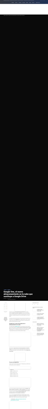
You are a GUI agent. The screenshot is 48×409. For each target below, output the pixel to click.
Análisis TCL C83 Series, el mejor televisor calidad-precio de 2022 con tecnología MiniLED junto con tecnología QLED (40, 329)
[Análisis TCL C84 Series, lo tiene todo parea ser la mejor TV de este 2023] (34, 324)
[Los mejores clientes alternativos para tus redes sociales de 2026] (34, 310)
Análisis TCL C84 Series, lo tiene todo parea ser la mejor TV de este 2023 (40, 324)
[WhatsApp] (4, 306)
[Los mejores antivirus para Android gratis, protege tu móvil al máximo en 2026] (5, 315)
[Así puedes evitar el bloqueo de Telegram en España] (34, 314)
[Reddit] (5, 299)
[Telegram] (43, 0)
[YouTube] (42, 0)
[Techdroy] (6, 2)
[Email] (6, 308)
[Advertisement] (24, 9)
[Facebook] (40, 0)
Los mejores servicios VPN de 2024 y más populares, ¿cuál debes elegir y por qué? (40, 318)
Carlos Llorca (5, 298)
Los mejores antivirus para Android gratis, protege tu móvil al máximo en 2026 (5, 319)
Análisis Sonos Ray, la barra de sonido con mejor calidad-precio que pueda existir (40, 334)
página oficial (17, 326)
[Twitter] (41, 0)
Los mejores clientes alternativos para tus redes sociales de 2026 (40, 310)
